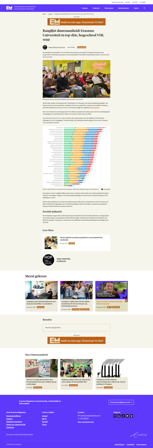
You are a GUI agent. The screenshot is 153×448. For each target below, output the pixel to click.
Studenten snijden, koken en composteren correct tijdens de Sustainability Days (76, 381)
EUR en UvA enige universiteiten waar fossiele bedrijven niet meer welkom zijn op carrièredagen (41, 382)
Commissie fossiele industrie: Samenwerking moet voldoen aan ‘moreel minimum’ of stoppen (111, 382)
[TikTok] (123, 415)
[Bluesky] (131, 415)
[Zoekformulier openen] (145, 8)
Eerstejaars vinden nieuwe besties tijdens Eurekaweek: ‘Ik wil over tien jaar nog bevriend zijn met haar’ (76, 304)
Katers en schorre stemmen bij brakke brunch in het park (110, 303)
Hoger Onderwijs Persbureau (56, 47)
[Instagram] (114, 415)
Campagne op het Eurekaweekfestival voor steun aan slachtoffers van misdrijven (41, 303)
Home (44, 14)
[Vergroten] (108, 128)
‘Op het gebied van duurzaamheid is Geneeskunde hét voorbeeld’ (81, 238)
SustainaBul (95, 108)
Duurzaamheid (81, 47)
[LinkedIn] (119, 415)
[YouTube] (127, 415)
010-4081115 (84, 418)
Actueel (50, 14)
